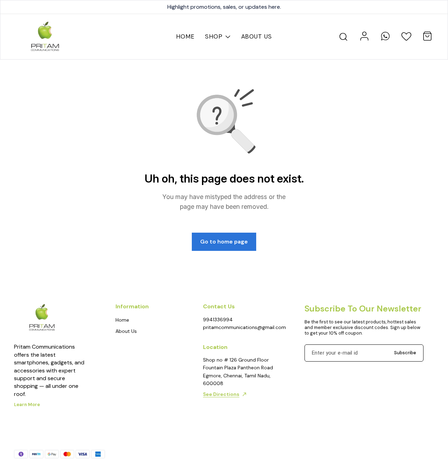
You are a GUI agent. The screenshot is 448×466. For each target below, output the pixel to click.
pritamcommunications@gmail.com (241, 327)
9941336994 (218, 319)
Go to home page (224, 241)
